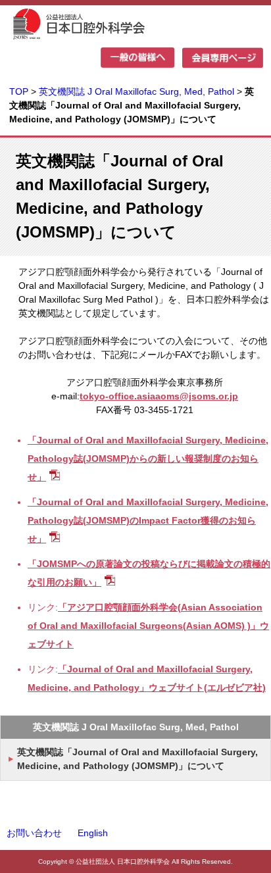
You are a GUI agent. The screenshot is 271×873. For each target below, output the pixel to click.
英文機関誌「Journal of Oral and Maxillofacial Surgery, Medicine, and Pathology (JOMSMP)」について (137, 759)
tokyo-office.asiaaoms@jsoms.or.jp (159, 396)
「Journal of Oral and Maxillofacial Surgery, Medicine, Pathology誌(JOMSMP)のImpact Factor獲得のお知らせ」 (148, 520)
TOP (18, 91)
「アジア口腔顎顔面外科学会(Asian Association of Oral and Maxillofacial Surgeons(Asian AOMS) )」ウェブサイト (148, 625)
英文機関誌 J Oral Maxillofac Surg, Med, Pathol (138, 91)
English (93, 833)
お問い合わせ (34, 833)
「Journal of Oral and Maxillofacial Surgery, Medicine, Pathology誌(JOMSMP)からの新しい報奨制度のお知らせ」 (148, 458)
